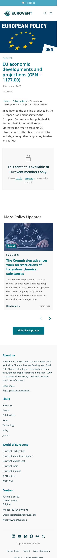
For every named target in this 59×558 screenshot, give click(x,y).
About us (7, 405)
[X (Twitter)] (43, 536)
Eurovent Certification (14, 450)
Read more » (13, 305)
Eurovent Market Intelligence (18, 455)
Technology (8, 425)
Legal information (41, 550)
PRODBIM (8, 481)
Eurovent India (10, 465)
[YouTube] (19, 536)
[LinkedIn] (13, 536)
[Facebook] (31, 536)
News (5, 420)
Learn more (17, 385)
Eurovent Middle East (14, 460)
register (29, 178)
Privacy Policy (13, 550)
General (7, 58)
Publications (9, 415)
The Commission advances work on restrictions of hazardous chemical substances (27, 267)
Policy (5, 430)
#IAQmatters (9, 475)
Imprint (26, 550)
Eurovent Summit (12, 470)
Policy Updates (20, 101)
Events (6, 410)
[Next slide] (50, 318)
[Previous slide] (41, 318)
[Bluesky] (25, 536)
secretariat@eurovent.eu (23, 514)
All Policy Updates (28, 330)
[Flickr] (37, 536)
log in (19, 178)
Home (7, 101)
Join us (6, 435)
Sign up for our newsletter (16, 390)
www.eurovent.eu (17, 519)
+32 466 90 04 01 (19, 509)
